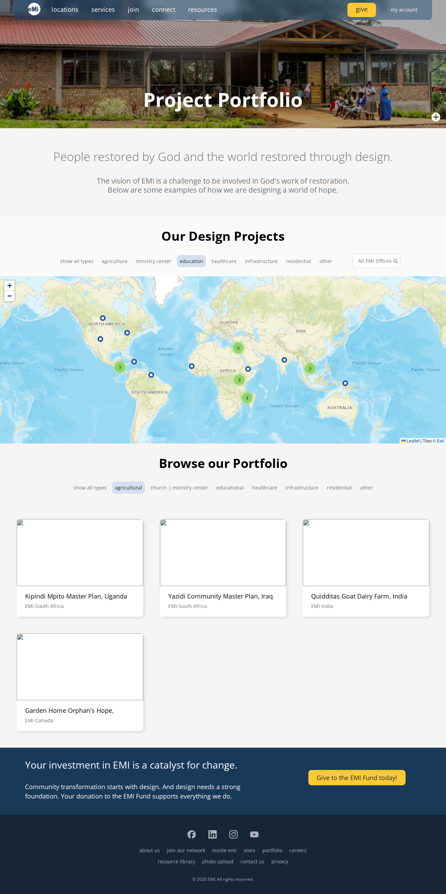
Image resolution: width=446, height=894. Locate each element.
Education (191, 261)
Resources (202, 9)
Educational (230, 487)
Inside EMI (224, 850)
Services (103, 9)
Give (362, 9)
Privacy (279, 861)
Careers (298, 850)
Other (326, 261)
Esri (440, 441)
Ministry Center (153, 261)
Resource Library (176, 861)
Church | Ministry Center (179, 487)
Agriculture (115, 261)
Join (133, 9)
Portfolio (272, 850)
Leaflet (413, 441)
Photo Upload (217, 861)
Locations (65, 9)
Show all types (76, 261)
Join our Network (186, 850)
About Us (149, 850)
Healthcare (224, 261)
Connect (163, 9)
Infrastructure (261, 261)
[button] (310, 369)
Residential (298, 261)
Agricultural (128, 487)
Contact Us (252, 861)
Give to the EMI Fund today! (357, 777)
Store (249, 850)
